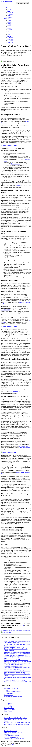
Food (9, 11)
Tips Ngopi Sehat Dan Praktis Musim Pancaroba (17, 722)
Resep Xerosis (8, 703)
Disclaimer (10, 37)
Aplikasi (10, 29)
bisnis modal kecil (14, 391)
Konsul (9, 28)
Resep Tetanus (8, 711)
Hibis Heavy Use (8, 693)
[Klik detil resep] (11, 630)
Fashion (10, 17)
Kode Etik (10, 39)
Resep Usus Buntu (9, 708)
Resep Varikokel (8, 706)
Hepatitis (6, 734)
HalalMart (10, 40)
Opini (9, 25)
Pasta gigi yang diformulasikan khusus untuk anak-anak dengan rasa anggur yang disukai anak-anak (17, 656)
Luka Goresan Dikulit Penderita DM (14, 738)
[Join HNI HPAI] (9, 145)
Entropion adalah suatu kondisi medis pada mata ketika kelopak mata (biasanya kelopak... (17, 671)
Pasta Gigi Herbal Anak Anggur (12, 691)
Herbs (9, 9)
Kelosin (6, 690)
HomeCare (10, 12)
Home (5, 6)
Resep (9, 22)
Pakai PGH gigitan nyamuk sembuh (13, 664)
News (9, 20)
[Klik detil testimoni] (19, 630)
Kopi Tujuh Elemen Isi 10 (11, 688)
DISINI (21, 625)
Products (6, 8)
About (9, 33)
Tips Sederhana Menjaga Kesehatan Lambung (16, 724)
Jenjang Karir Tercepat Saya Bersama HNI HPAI (17, 681)
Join (9, 34)
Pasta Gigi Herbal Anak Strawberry (13, 696)
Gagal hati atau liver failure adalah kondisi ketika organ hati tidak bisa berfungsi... (17, 668)
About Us (6, 31)
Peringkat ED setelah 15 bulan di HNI (14, 680)
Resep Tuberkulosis (9, 709)
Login (9, 36)
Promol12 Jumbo (8, 695)
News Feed (7, 18)
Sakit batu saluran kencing (11, 737)
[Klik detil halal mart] (26, 630)
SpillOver (10, 42)
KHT (9, 26)
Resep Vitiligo (8, 705)
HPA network (15, 745)
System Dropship (23, 446)
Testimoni (10, 23)
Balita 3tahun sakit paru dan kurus (13, 732)
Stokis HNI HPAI (5, 310)
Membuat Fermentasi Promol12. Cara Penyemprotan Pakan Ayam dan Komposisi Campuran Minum (15, 649)
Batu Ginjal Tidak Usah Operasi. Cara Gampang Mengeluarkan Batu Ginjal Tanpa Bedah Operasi (17, 652)
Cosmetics (10, 14)
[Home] (7, 1)
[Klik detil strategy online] (6, 632)
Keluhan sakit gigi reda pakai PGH (13, 666)
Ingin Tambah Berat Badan (11, 735)
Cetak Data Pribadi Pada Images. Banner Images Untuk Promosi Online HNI (17, 641)
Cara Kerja (18, 185)
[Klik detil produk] (4, 630)
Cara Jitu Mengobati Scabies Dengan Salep (15, 718)
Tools (9, 15)
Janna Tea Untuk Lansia (10, 731)
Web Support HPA (25, 447)
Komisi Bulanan (15, 164)
